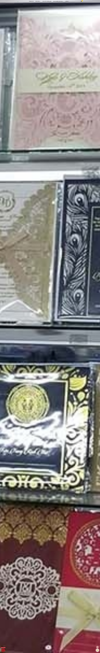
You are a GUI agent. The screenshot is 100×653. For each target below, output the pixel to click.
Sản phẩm (37, 1)
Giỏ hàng (81, 1)
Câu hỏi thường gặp (47, 1)
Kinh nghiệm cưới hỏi (57, 1)
